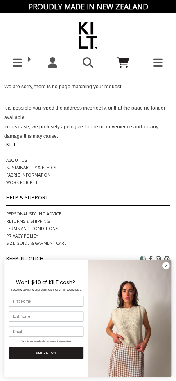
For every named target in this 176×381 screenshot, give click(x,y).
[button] (17, 63)
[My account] (52, 63)
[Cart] (123, 63)
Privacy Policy (22, 236)
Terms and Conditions (32, 228)
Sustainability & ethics (31, 167)
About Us (16, 160)
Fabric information (28, 175)
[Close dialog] (166, 266)
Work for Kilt (22, 182)
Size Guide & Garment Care (36, 243)
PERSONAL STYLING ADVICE (33, 214)
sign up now (46, 352)
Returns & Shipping (28, 221)
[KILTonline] (88, 34)
